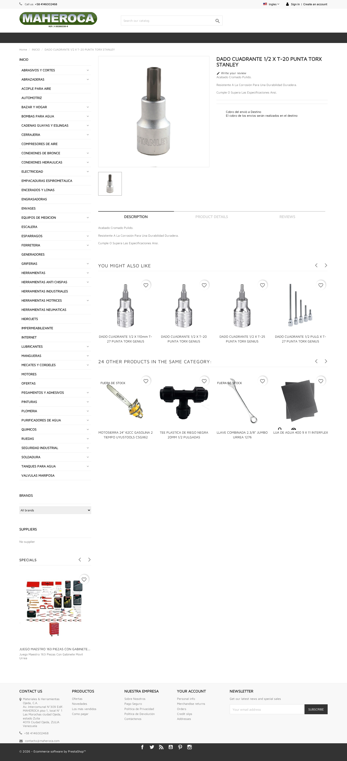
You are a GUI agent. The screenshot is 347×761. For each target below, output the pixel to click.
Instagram (189, 747)
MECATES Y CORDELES (38, 365)
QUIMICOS (29, 429)
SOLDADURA (30, 457)
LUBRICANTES (32, 346)
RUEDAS (27, 438)
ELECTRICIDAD (32, 171)
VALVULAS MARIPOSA (38, 475)
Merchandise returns (191, 703)
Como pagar (80, 714)
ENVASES (28, 208)
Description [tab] (136, 216)
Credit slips (184, 714)
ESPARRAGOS (31, 236)
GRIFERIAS (29, 263)
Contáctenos (132, 719)
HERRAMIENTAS (33, 273)
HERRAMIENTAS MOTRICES (41, 300)
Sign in (295, 4)
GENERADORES (33, 254)
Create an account (315, 4)
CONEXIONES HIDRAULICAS (41, 162)
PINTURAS (29, 402)
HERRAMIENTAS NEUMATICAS (43, 310)
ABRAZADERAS (32, 79)
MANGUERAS (31, 356)
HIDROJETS (29, 319)
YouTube (171, 747)
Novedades (79, 703)
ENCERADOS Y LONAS (38, 190)
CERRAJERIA (30, 135)
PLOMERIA (29, 411)
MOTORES (29, 374)
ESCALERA (29, 227)
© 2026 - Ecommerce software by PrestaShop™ (52, 751)
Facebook (142, 747)
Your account (191, 691)
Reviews (287, 216)
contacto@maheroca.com (42, 741)
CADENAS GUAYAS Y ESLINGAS (44, 125)
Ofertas (77, 699)
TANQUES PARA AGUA (38, 466)
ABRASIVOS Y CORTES (38, 70)
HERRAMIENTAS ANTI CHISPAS (44, 282)
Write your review (231, 73)
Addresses (184, 719)
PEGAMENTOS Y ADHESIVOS (42, 392)
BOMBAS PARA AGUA (37, 116)
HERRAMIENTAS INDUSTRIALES (44, 291)
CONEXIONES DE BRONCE (40, 153)
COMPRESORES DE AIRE (39, 144)
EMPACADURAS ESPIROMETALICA (46, 181)
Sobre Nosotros (134, 699)
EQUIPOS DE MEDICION (38, 217)
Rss (161, 747)
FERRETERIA (30, 245)
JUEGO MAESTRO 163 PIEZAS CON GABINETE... (54, 649)
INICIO (23, 59)
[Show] (280, 429)
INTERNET (29, 337)
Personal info (186, 699)
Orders (181, 709)
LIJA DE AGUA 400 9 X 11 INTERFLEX (300, 432)
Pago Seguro (133, 703)
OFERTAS (28, 383)
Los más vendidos (84, 709)
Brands (26, 495)
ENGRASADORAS (34, 199)
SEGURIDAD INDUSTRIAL (39, 448)
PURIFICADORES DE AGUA (41, 420)
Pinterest (180, 747)
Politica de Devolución (139, 714)
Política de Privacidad (139, 709)
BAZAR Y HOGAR (34, 107)
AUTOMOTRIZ (31, 98)
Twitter (152, 747)
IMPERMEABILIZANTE (37, 328)
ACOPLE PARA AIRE (36, 88)
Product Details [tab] (211, 216)
